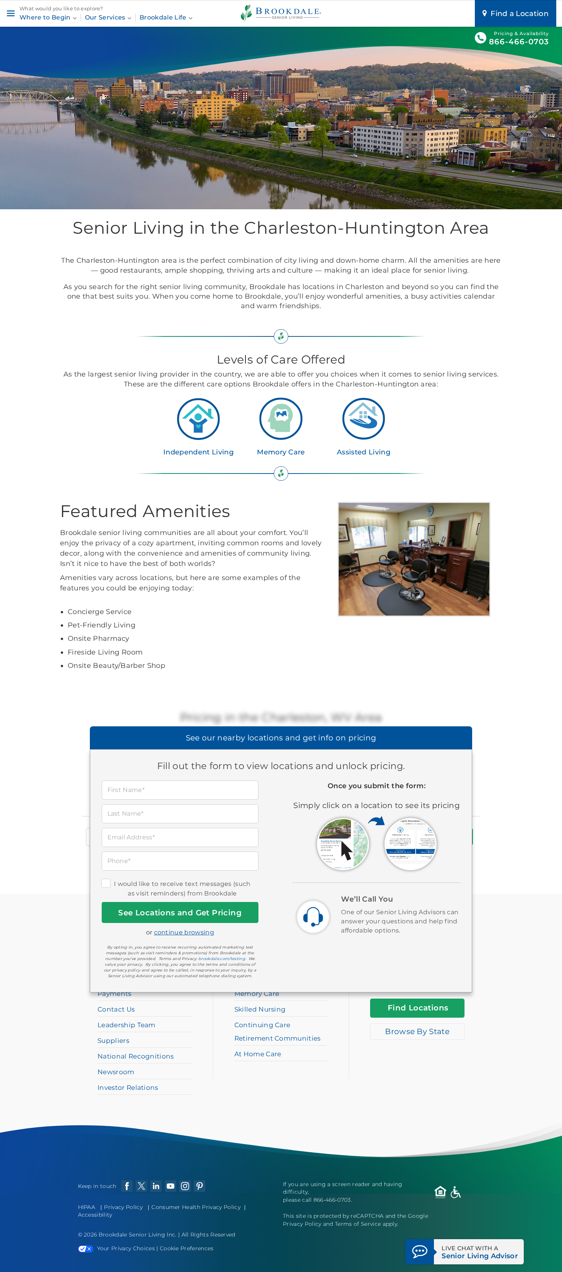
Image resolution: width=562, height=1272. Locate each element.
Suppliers (113, 1040)
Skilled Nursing (260, 1009)
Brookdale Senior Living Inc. (138, 1234)
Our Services (106, 17)
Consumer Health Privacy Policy (195, 1207)
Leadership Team (126, 1025)
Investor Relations (127, 1087)
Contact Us (116, 1009)
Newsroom (116, 1072)
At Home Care (257, 1054)
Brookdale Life (164, 17)
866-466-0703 (519, 41)
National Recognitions (135, 1056)
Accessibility (95, 1214)
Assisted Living (363, 452)
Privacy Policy (123, 1207)
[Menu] (10, 13)
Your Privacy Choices (126, 1248)
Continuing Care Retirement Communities (277, 1031)
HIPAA (87, 1207)
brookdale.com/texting (221, 958)
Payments (114, 993)
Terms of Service (358, 1223)
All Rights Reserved (209, 1234)
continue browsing (184, 932)
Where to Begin (45, 17)
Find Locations (418, 1007)
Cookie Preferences (187, 1248)
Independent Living (198, 452)
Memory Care (281, 452)
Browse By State (417, 1031)
